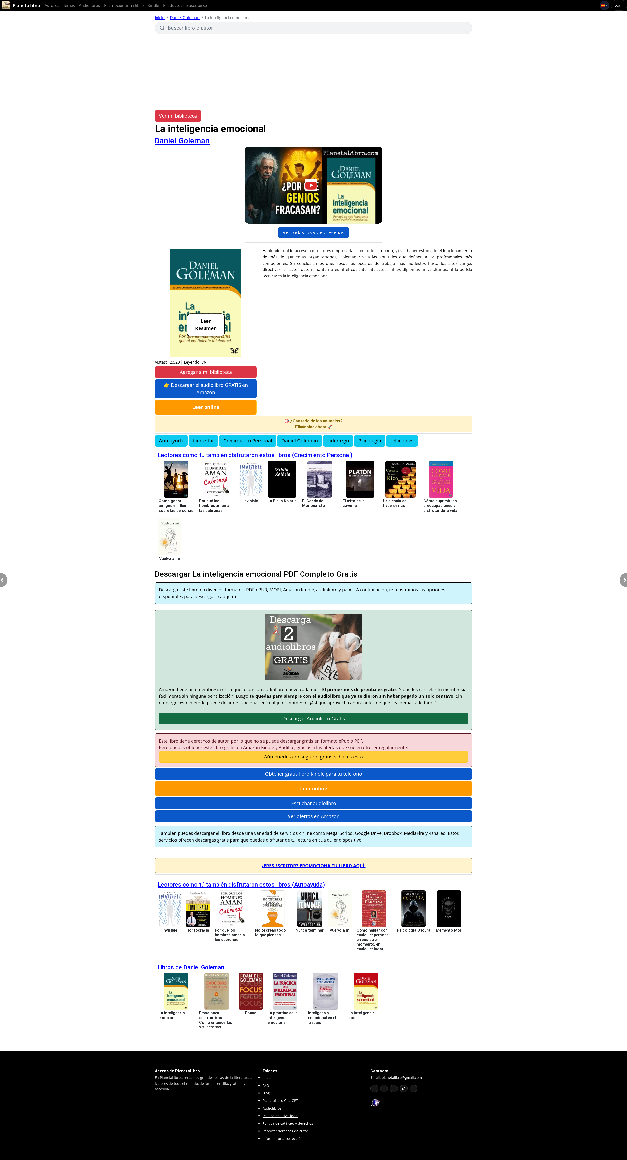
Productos (172, 5)
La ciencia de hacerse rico (394, 503)
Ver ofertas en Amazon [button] (313, 816)
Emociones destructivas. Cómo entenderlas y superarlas (215, 1020)
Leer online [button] (205, 407)
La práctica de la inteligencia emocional (283, 1018)
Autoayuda (171, 440)
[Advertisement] (313, 72)
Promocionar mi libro (124, 5)
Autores (52, 5)
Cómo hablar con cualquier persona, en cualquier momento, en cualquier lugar (373, 940)
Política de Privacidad (280, 1115)
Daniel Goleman (185, 17)
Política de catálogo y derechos (288, 1123)
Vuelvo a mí (169, 558)
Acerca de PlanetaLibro (177, 1071)
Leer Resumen (206, 325)
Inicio (160, 17)
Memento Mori (449, 930)
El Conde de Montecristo (313, 503)
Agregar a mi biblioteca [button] (206, 372)
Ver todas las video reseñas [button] (313, 232)
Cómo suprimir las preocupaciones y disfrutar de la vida (440, 506)
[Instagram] (394, 1088)
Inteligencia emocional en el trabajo (322, 1018)
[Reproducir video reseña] (313, 185)
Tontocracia (198, 930)
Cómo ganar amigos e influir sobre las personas (176, 506)
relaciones (402, 440)
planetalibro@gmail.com (402, 1077)
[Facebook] (384, 1088)
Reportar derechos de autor (285, 1131)
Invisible (250, 501)
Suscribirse (196, 5)
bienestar (203, 440)
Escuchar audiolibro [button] (313, 803)
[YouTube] (374, 1088)
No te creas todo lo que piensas (270, 932)
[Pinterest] (413, 1088)
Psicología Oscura (413, 930)
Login (619, 5)
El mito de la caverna (354, 503)
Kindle (153, 5)
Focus (250, 1013)
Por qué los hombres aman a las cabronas (214, 506)
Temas (69, 5)
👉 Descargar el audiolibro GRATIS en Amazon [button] (206, 389)
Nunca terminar (310, 930)
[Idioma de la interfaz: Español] (604, 5)
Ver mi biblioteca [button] (178, 115)
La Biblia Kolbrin (282, 501)
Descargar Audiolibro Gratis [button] (313, 718)
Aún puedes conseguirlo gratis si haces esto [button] (313, 756)
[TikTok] (404, 1088)
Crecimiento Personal (247, 440)
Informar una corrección (282, 1138)
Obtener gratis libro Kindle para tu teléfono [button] (313, 773)
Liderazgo (338, 440)
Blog (266, 1093)
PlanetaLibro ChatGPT (280, 1100)
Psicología (369, 440)
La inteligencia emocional (172, 1015)
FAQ (266, 1085)
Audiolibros (89, 5)
